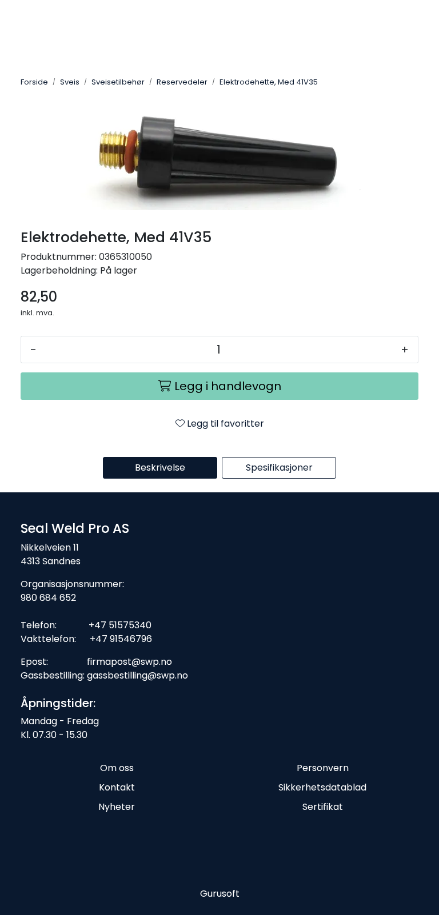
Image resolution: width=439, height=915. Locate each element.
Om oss (117, 767)
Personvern (323, 767)
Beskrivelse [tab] (160, 467)
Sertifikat (322, 806)
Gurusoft (220, 893)
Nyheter (116, 806)
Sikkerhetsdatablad (322, 787)
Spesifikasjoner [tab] (279, 467)
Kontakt (117, 787)
